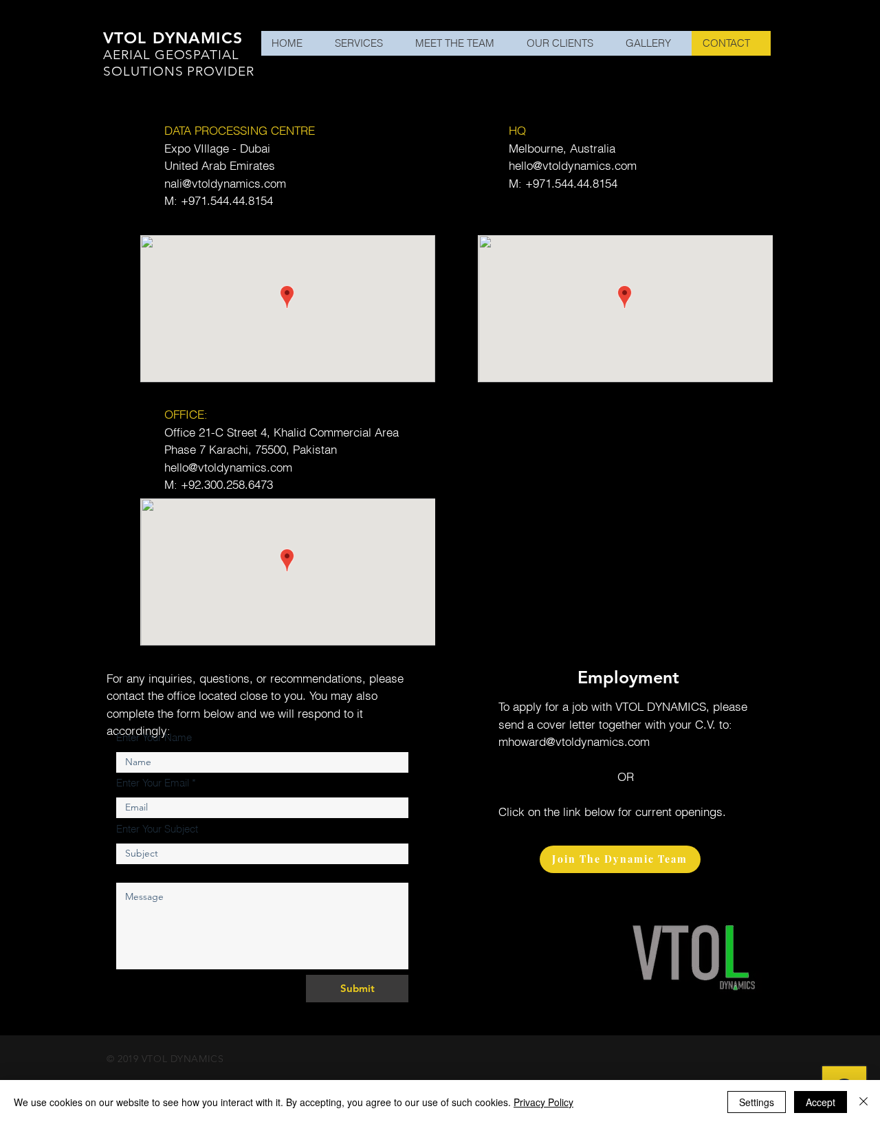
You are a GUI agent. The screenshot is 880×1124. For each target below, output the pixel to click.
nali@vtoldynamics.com (225, 183)
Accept (820, 1102)
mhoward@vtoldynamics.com (574, 741)
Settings (756, 1102)
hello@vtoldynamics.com (573, 165)
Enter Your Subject (157, 829)
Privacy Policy (543, 1102)
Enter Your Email (152, 783)
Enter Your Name (154, 737)
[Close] (863, 1102)
